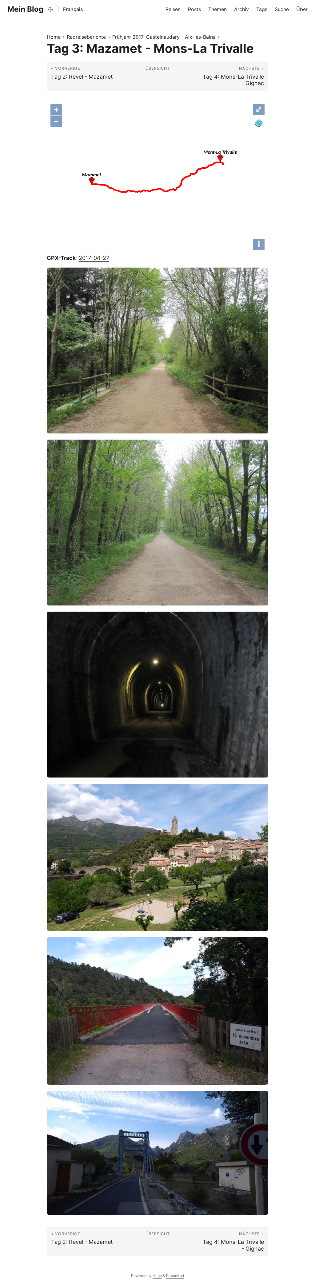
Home (54, 37)
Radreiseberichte (86, 37)
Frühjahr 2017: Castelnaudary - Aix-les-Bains (163, 37)
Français (73, 9)
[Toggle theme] (50, 9)
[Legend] (259, 123)
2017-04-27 (94, 258)
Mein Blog (25, 9)
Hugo (157, 1275)
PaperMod (175, 1275)
